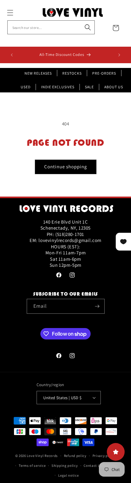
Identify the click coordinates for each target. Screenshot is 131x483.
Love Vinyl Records (42, 455)
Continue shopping (65, 167)
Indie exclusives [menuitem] (57, 86)
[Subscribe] (97, 306)
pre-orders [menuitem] (104, 73)
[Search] (87, 27)
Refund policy (75, 455)
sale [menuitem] (89, 86)
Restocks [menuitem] (72, 73)
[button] (17, 13)
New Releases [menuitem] (38, 73)
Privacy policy (104, 455)
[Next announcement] (119, 55)
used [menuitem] (26, 86)
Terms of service (32, 465)
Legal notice (68, 475)
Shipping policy (65, 465)
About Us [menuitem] (113, 86)
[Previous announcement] (12, 55)
